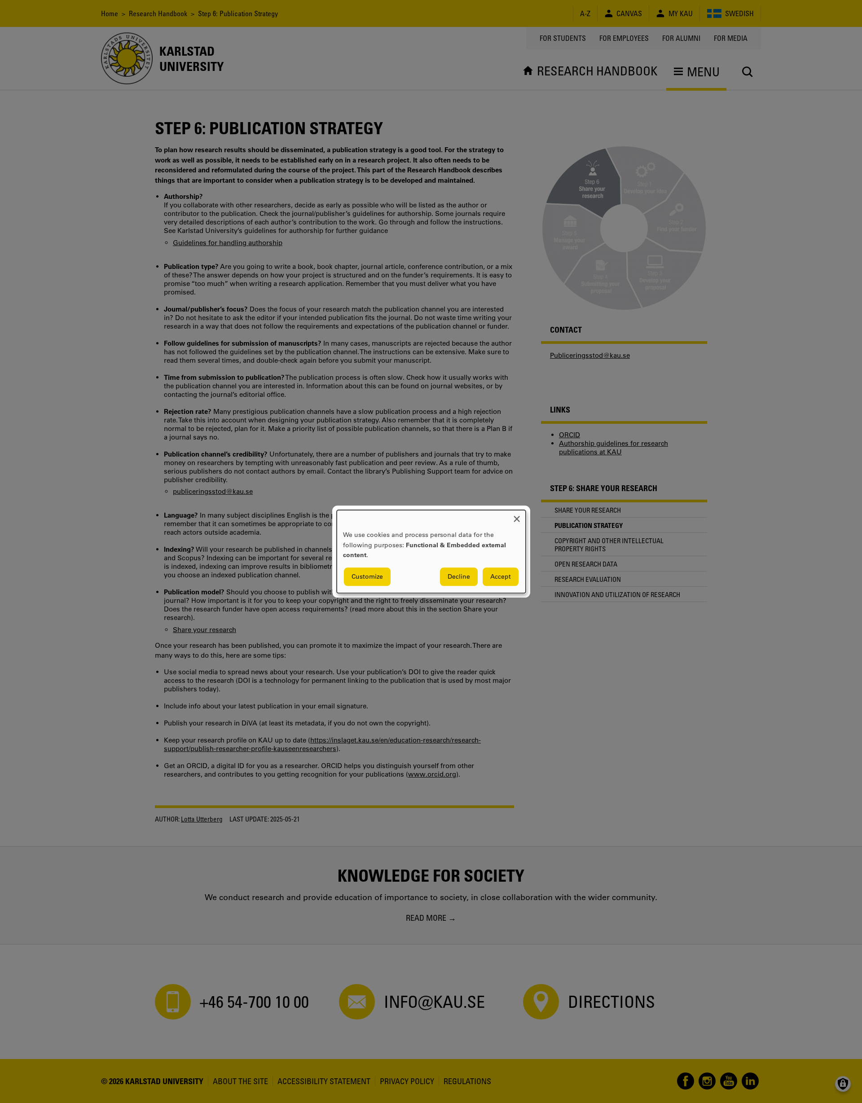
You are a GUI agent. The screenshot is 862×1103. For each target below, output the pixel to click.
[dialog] (431, 551)
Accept (500, 576)
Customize (367, 576)
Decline (459, 576)
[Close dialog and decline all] (517, 515)
